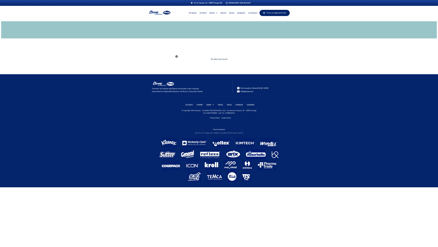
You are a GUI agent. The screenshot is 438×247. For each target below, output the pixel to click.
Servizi (231, 13)
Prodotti (203, 13)
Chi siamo (193, 13)
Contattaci (252, 13)
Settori (212, 13)
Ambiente (241, 13)
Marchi (223, 13)
